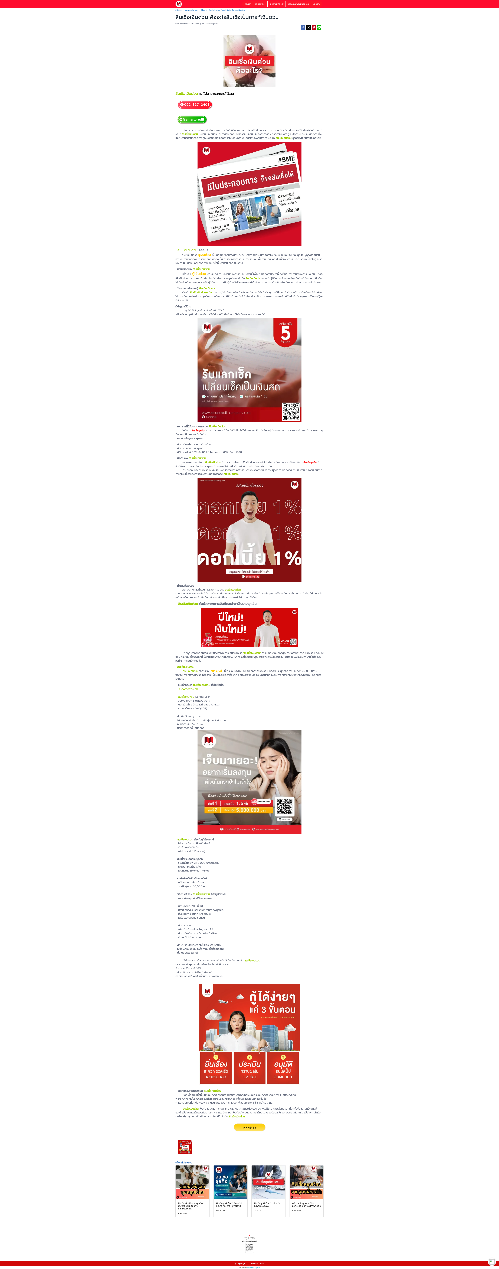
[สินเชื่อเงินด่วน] (194, 104)
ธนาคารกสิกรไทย (188, 689)
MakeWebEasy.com (253, 1268)
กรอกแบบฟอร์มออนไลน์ (298, 4)
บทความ (316, 4)
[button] (492, 1262)
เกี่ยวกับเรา (260, 4)
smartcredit (180, 1255)
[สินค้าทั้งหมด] (249, 1243)
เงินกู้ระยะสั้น (216, 671)
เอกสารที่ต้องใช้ (276, 4)
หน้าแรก (247, 4)
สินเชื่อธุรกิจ (198, 430)
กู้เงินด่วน (204, 254)
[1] (192, 119)
